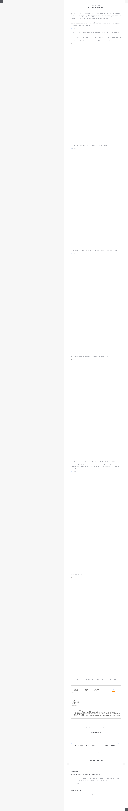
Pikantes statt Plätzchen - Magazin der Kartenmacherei (86, 774)
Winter (102, 5)
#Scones (100, 727)
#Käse (87, 727)
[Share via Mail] (101, 737)
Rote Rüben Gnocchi (84, 40)
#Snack (104, 727)
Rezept (74, 22)
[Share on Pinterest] (98, 737)
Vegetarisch (97, 5)
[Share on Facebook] (93, 737)
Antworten (78, 783)
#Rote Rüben (95, 727)
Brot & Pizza (91, 5)
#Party (90, 727)
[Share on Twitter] (90, 737)
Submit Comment (76, 802)
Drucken (113, 691)
